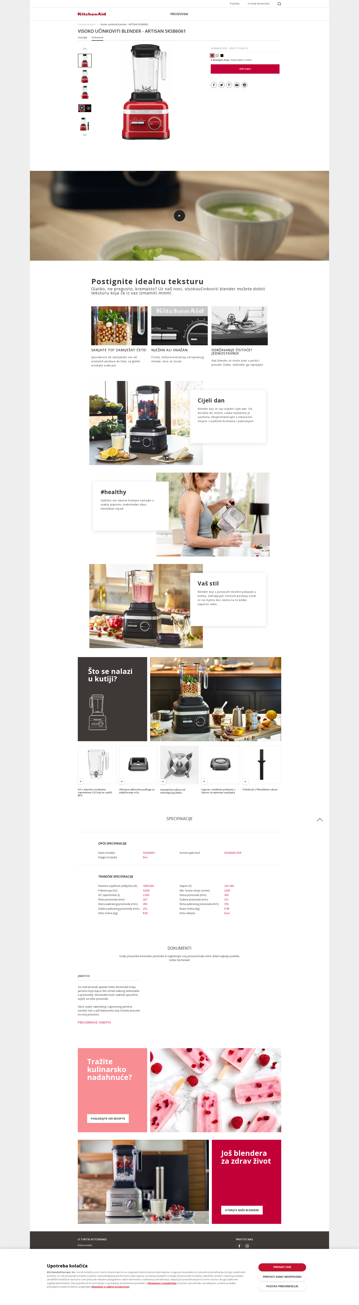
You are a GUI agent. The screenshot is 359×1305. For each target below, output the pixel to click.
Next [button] (85, 135)
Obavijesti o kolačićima (162, 1283)
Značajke (82, 37)
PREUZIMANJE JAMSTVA (94, 1022)
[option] (85, 61)
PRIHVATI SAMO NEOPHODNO (282, 1276)
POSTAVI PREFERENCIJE (282, 1286)
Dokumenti (97, 37)
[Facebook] (239, 1246)
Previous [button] (85, 49)
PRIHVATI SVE (282, 1267)
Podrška (235, 3)
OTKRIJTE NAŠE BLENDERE (242, 1210)
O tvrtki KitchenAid (258, 3)
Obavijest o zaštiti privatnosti (110, 1286)
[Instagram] (247, 1246)
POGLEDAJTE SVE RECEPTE (108, 1118)
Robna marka (85, 1245)
